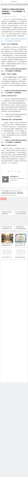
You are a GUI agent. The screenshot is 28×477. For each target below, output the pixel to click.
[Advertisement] (14, 321)
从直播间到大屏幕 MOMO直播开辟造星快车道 (20, 228)
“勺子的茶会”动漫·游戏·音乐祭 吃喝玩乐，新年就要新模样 (6, 228)
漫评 (6, 4)
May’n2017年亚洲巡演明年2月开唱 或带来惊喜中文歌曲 (20, 213)
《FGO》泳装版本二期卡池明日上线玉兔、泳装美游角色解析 (20, 245)
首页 (3, 4)
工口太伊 (6, 190)
